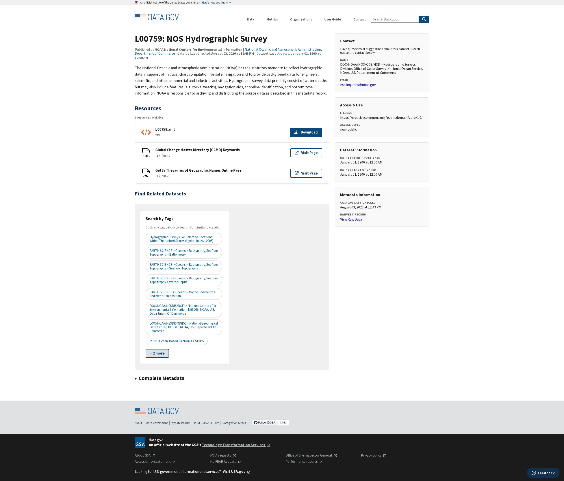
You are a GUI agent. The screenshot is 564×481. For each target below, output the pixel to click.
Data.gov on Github (234, 423)
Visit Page (309, 152)
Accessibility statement (153, 461)
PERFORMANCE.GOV (206, 423)
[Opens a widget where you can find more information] (543, 473)
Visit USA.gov (234, 471)
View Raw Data (351, 219)
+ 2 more (157, 353)
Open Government (157, 423)
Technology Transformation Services (234, 444)
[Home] (157, 17)
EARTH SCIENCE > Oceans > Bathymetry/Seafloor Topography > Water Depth (184, 280)
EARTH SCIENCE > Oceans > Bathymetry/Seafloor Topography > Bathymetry (184, 252)
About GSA (143, 455)
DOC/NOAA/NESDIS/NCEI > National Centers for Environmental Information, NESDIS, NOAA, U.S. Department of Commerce (183, 310)
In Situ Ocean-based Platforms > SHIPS (177, 341)
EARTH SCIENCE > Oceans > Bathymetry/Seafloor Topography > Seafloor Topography (184, 266)
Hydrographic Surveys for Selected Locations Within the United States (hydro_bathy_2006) (181, 239)
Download (309, 132)
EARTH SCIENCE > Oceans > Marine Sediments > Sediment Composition (183, 294)
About (138, 423)
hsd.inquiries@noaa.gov (358, 84)
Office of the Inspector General (309, 455)
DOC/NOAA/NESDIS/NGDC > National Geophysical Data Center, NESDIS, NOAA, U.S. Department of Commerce (184, 327)
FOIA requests (221, 455)
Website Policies (180, 423)
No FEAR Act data (223, 461)
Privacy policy (371, 455)
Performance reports (302, 461)
